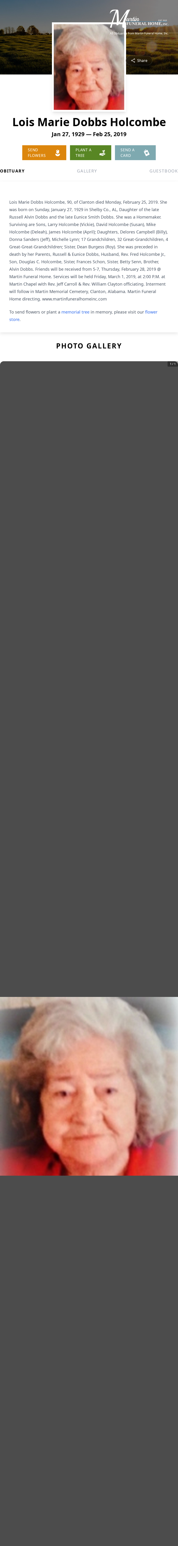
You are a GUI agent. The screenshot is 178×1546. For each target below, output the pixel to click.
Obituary (12, 171)
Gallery (87, 171)
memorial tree (75, 312)
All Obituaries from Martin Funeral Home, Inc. (139, 33)
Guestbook (163, 171)
